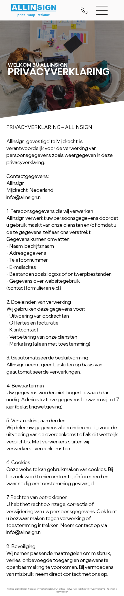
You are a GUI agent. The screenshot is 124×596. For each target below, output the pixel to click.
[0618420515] (84, 10)
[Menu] (102, 10)
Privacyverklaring (97, 589)
